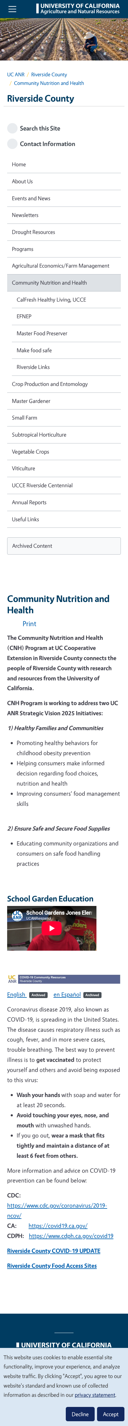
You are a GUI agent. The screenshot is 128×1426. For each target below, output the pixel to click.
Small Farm (24, 417)
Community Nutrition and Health (49, 282)
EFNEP (24, 316)
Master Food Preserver (42, 333)
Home (19, 164)
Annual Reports (29, 502)
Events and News (31, 198)
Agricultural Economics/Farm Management (60, 265)
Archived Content (32, 545)
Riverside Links (33, 366)
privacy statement (95, 1394)
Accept (110, 1414)
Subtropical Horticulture (39, 434)
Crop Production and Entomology (50, 383)
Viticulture (23, 468)
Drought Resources (33, 231)
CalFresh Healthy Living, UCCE (51, 299)
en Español (76, 994)
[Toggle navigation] (12, 9)
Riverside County (49, 74)
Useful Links (25, 519)
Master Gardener (31, 400)
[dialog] (64, 1386)
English (26, 994)
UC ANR (15, 74)
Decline (80, 1414)
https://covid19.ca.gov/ (58, 1225)
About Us (22, 181)
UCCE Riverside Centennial (42, 485)
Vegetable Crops (30, 451)
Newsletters (25, 214)
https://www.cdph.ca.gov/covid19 (71, 1235)
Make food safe (34, 350)
